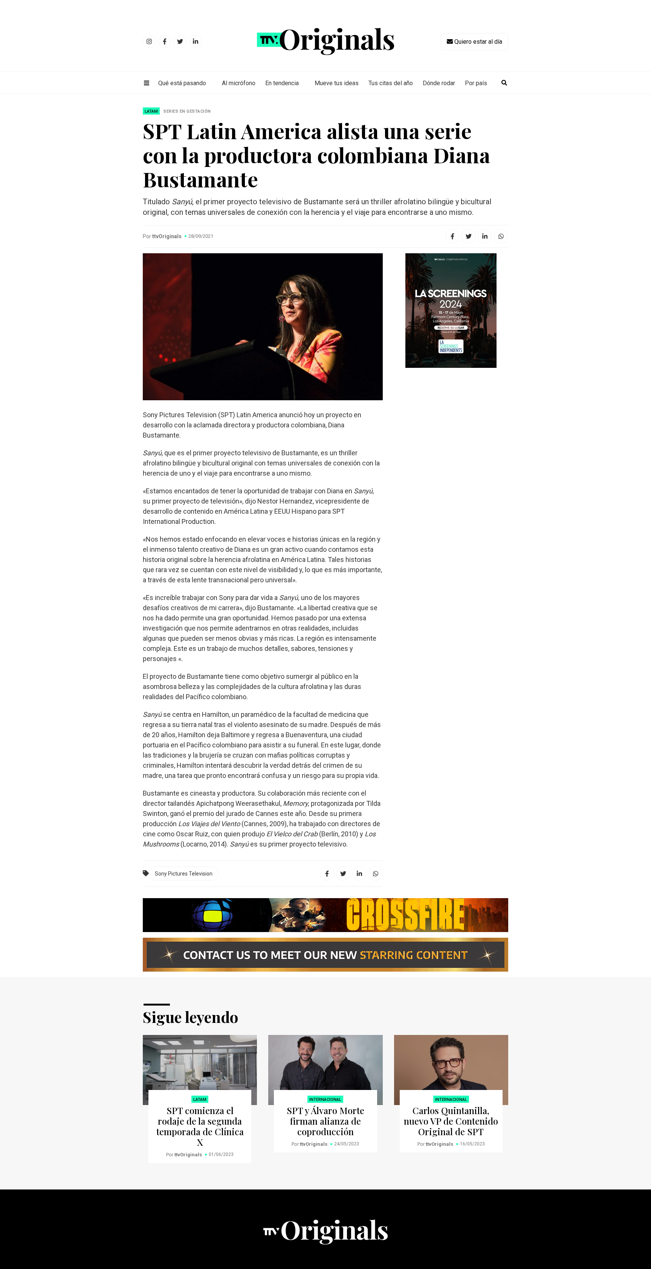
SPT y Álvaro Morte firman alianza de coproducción (325, 1120)
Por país (476, 83)
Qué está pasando (182, 83)
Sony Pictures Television (183, 874)
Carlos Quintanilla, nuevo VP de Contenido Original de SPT (451, 1120)
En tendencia (282, 83)
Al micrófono (238, 83)
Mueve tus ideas (337, 83)
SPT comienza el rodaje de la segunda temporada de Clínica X (200, 1126)
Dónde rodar (439, 83)
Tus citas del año (390, 83)
